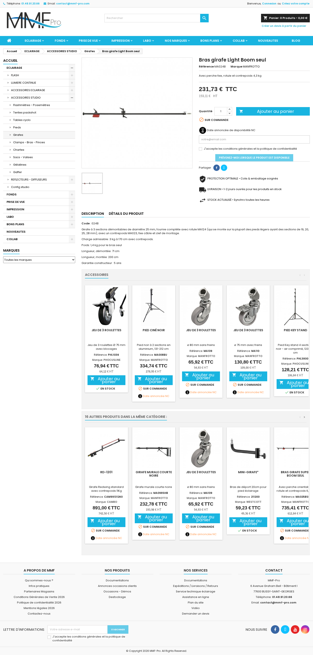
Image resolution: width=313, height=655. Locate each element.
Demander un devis (195, 614)
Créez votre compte (295, 3)
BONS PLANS (209, 41)
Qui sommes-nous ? (39, 580)
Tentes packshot (24, 112)
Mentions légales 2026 (39, 608)
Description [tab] (93, 213)
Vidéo (195, 608)
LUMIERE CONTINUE (23, 83)
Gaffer (17, 172)
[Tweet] (224, 168)
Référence (206, 67)
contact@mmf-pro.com (72, 3)
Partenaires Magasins (39, 591)
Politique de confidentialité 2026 (39, 603)
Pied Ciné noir (154, 330)
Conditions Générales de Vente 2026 (39, 597)
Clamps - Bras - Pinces (29, 142)
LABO (147, 41)
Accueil (10, 60)
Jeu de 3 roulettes (106, 330)
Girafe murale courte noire (154, 474)
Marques (11, 250)
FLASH (15, 75)
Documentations (117, 580)
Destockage (117, 597)
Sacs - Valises (23, 157)
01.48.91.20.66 (30, 3)
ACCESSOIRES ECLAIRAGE (28, 90)
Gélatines (19, 165)
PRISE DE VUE (88, 41)
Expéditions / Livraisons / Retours (195, 586)
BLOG (296, 41)
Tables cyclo (22, 120)
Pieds (17, 127)
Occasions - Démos (117, 591)
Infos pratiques (39, 586)
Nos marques (176, 41)
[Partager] (216, 168)
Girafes (18, 135)
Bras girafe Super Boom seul (295, 474)
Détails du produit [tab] (126, 213)
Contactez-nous (39, 614)
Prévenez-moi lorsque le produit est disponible (254, 157)
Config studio (20, 187)
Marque (236, 67)
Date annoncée (154, 396)
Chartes (18, 150)
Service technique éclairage (195, 591)
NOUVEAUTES (268, 41)
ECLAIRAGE (33, 41)
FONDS (60, 41)
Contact (274, 570)
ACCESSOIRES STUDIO (26, 98)
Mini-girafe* (248, 472)
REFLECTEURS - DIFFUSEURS (29, 180)
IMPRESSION (120, 41)
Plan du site (196, 603)
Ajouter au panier (266, 111)
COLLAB (239, 41)
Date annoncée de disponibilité (229, 130)
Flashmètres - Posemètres (31, 105)
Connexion (269, 3)
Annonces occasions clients (117, 586)
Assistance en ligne (195, 597)
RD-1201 (106, 472)
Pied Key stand (295, 330)
